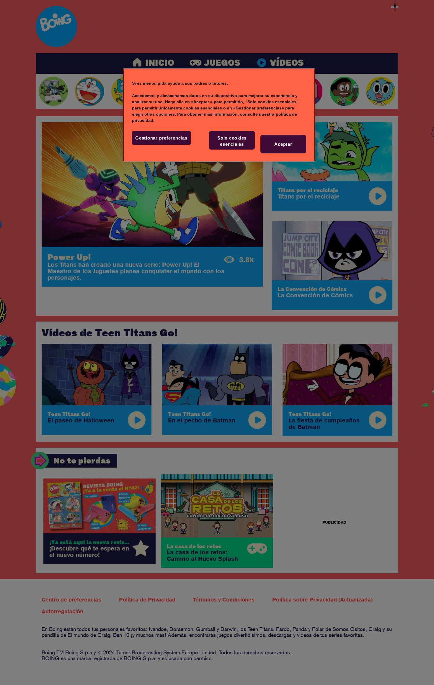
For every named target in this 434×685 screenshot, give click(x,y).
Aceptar (283, 144)
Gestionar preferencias (161, 137)
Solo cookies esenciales (232, 141)
